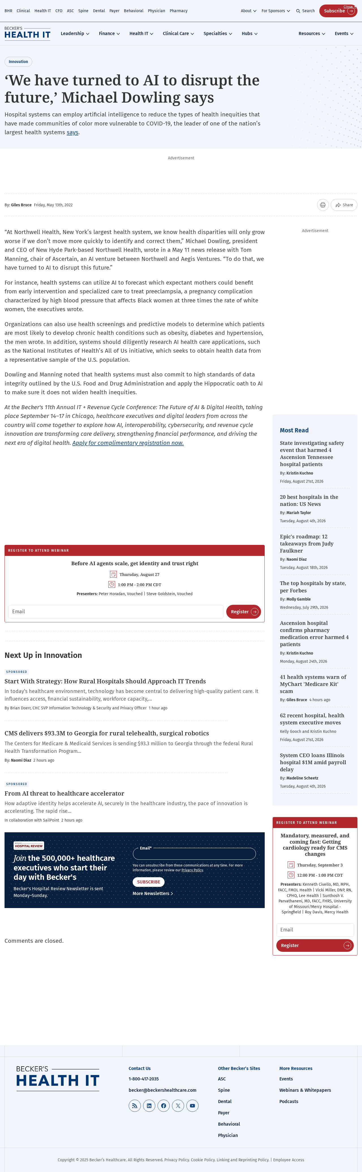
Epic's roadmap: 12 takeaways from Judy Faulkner (306, 543)
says (72, 132)
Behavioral (133, 10)
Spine (83, 10)
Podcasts (288, 1101)
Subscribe (334, 11)
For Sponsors (273, 10)
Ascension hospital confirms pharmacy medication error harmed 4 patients (314, 633)
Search (308, 10)
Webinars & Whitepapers (305, 1090)
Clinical (23, 10)
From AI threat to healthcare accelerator (64, 793)
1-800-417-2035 (144, 1079)
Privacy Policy (192, 870)
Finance (107, 33)
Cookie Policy (203, 1160)
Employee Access (288, 1160)
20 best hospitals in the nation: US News (309, 500)
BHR (8, 10)
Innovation (18, 61)
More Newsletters (151, 893)
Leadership (72, 33)
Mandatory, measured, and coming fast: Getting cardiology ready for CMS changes (315, 844)
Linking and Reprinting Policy (242, 1160)
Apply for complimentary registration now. (128, 443)
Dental (99, 10)
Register (240, 611)
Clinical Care (176, 33)
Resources (309, 33)
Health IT (43, 10)
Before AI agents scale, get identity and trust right (134, 563)
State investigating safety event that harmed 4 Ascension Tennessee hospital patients (312, 453)
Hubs (247, 33)
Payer (114, 10)
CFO (59, 10)
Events (341, 33)
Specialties (215, 33)
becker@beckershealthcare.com (163, 1090)
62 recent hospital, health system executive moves (312, 719)
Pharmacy (179, 10)
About (246, 10)
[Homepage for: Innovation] (28, 34)
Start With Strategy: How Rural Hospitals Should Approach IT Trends (105, 681)
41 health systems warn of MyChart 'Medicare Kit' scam (313, 683)
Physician (156, 10)
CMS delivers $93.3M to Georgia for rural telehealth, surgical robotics (107, 733)
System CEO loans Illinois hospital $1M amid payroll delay (313, 762)
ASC (70, 10)
